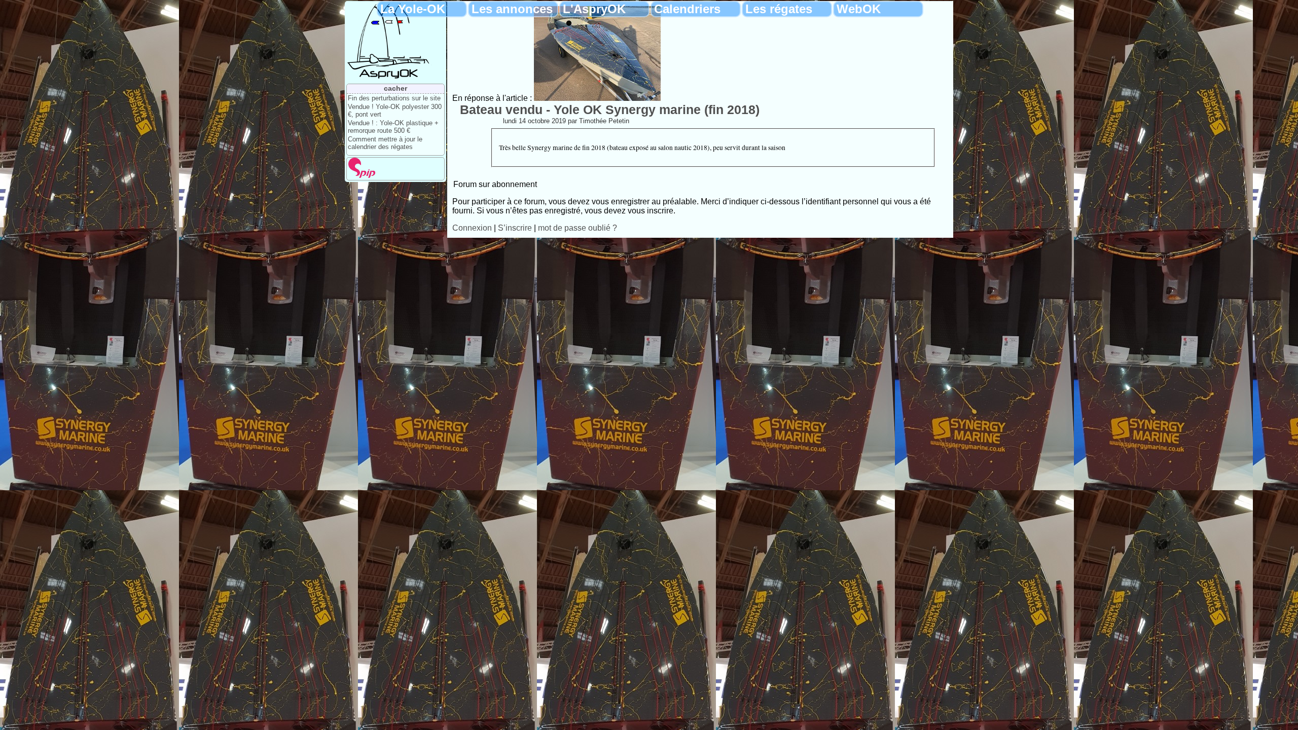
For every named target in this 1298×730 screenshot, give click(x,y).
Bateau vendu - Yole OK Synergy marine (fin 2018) (610, 110)
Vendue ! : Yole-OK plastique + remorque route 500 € (393, 126)
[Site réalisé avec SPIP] (362, 175)
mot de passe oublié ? (577, 228)
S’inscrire (515, 228)
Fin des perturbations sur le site (394, 98)
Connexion (472, 228)
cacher (395, 88)
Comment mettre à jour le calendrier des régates (385, 143)
